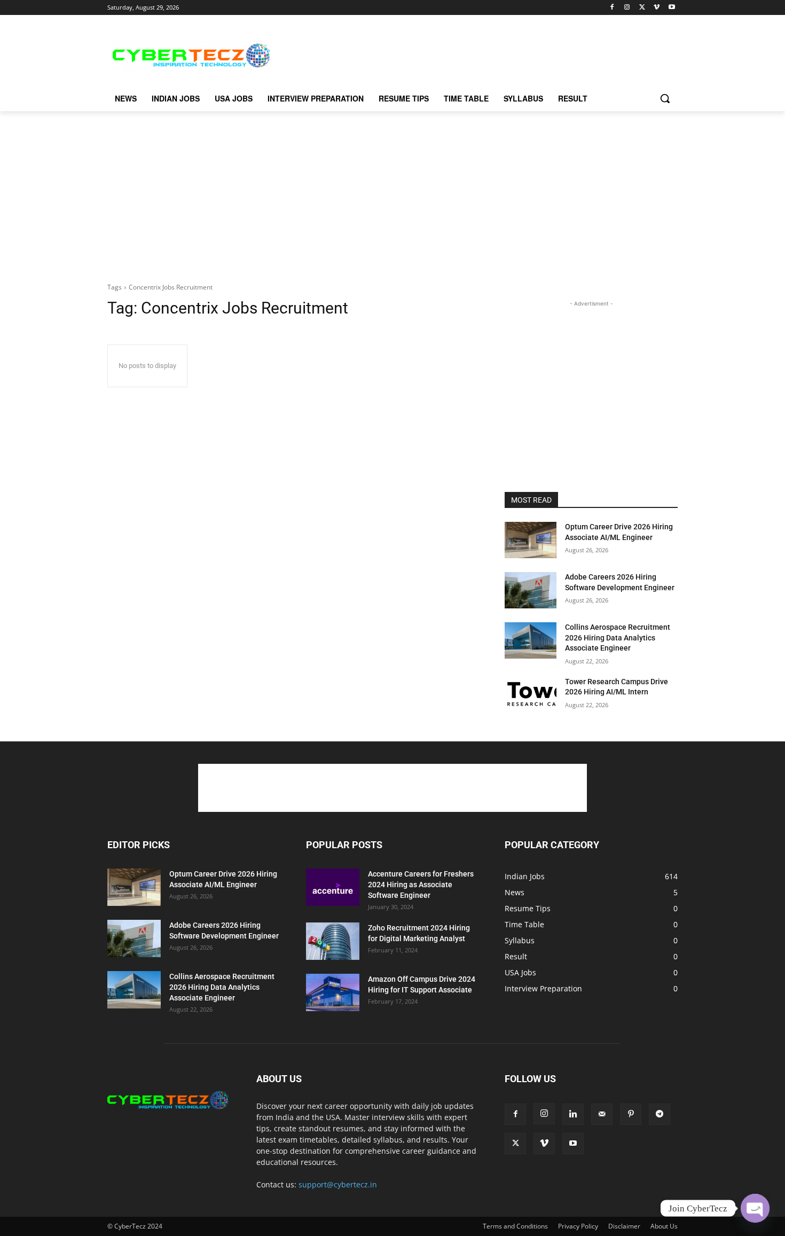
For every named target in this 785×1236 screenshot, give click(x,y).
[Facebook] (612, 8)
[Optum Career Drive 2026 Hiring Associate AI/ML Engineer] (530, 540)
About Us (664, 1226)
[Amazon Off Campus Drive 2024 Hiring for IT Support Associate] (332, 992)
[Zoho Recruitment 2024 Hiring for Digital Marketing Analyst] (332, 941)
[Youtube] (671, 8)
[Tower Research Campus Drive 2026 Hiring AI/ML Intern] (530, 695)
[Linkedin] (573, 1114)
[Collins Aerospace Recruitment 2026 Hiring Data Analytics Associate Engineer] (530, 640)
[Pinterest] (630, 1114)
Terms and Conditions (515, 1226)
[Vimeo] (656, 8)
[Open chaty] (755, 1208)
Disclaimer (624, 1226)
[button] (665, 98)
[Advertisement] (472, 54)
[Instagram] (627, 8)
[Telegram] (659, 1114)
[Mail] (602, 1114)
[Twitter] (642, 8)
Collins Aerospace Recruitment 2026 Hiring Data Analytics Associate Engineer (617, 637)
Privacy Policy (578, 1226)
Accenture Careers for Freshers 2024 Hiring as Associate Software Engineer (421, 884)
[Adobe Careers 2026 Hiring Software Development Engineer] (530, 590)
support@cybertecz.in (338, 1184)
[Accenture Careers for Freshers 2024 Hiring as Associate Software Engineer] (332, 887)
